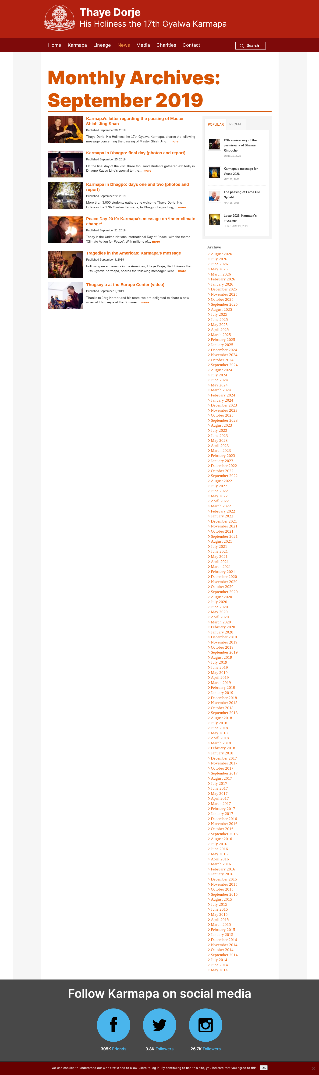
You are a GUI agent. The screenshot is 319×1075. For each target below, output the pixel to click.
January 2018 (222, 753)
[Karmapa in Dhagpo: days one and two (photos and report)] (65, 195)
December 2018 (224, 698)
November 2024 (224, 355)
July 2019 (219, 662)
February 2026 (223, 279)
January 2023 (222, 461)
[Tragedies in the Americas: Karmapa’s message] (65, 264)
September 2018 (224, 713)
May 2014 (219, 970)
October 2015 (222, 889)
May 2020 (219, 612)
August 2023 (221, 425)
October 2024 (222, 360)
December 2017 (224, 758)
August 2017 (221, 778)
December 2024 (224, 350)
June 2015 (219, 909)
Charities (166, 45)
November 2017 (224, 763)
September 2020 (224, 592)
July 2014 (219, 960)
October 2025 (222, 299)
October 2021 (222, 531)
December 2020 (224, 576)
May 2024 (219, 385)
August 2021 (221, 541)
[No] (313, 1068)
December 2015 (224, 879)
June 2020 (219, 607)
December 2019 (224, 637)
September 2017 (224, 773)
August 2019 (221, 657)
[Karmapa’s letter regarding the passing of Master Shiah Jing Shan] (65, 129)
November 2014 (224, 945)
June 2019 (219, 667)
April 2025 (220, 329)
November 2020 (224, 582)
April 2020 (220, 617)
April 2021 (220, 561)
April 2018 (220, 738)
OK (264, 1068)
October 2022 (222, 471)
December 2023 (224, 405)
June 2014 (219, 965)
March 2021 (221, 566)
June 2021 (219, 551)
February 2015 (223, 929)
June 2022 (219, 491)
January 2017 (222, 813)
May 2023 (219, 440)
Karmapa (77, 45)
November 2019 (224, 642)
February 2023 (223, 455)
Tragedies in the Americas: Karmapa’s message (133, 253)
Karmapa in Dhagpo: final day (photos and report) (135, 153)
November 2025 (224, 294)
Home (54, 45)
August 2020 (221, 597)
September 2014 (224, 955)
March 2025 (221, 334)
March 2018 (221, 743)
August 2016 (221, 839)
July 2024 (219, 375)
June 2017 (219, 788)
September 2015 (224, 894)
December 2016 (224, 819)
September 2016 (224, 834)
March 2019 (221, 682)
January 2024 (222, 400)
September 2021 (224, 536)
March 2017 (221, 803)
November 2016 (224, 823)
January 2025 (222, 345)
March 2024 (221, 390)
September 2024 (224, 365)
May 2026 (219, 269)
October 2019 (222, 647)
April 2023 (220, 445)
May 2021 (219, 556)
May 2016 (219, 854)
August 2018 (221, 718)
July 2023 (219, 430)
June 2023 (219, 435)
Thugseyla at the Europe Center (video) (125, 284)
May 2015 (219, 914)
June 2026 (219, 264)
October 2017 (222, 768)
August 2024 (221, 370)
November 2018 (224, 702)
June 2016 (219, 849)
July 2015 (219, 904)
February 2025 (223, 339)
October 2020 (222, 586)
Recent (236, 124)
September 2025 (224, 304)
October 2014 (222, 950)
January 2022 (222, 516)
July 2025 (219, 314)
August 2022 (221, 481)
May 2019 (219, 672)
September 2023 (224, 420)
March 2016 (221, 864)
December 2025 (224, 289)
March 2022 (221, 506)
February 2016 (223, 869)
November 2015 (224, 884)
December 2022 (224, 465)
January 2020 (222, 632)
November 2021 (224, 526)
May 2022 (219, 496)
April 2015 (220, 919)
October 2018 (222, 708)
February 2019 (223, 687)
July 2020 (219, 602)
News (123, 45)
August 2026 (221, 254)
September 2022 (224, 476)
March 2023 (221, 450)
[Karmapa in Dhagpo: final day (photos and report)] (65, 164)
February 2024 (223, 395)
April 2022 (220, 501)
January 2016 (222, 874)
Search (252, 45)
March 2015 (221, 924)
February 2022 (223, 511)
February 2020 (223, 627)
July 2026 (219, 259)
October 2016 (222, 829)
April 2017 (220, 798)
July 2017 (219, 783)
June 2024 (219, 380)
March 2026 (221, 274)
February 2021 (223, 571)
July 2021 (219, 546)
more (174, 141)
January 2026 (222, 284)
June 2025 (219, 319)
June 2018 (219, 728)
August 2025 (221, 309)
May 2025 (219, 324)
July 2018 (219, 723)
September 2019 (224, 652)
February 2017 (223, 808)
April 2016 (220, 859)
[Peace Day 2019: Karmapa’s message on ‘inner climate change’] (65, 229)
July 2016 (219, 844)
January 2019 (222, 692)
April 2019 (220, 677)
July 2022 (219, 486)
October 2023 (222, 415)
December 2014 (224, 939)
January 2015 (222, 934)
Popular (216, 124)
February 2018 (223, 748)
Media (143, 45)
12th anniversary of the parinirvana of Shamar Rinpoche (240, 145)
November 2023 (224, 410)
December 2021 (224, 521)
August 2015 (221, 899)
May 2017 (219, 793)
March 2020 (221, 622)
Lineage (102, 45)
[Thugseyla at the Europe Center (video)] (65, 295)
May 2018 (219, 733)
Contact (191, 45)
